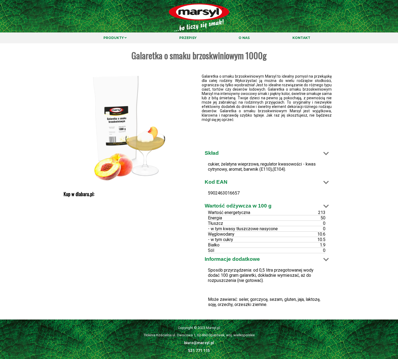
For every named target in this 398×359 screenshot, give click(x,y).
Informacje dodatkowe (232, 259)
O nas (244, 38)
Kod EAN (216, 182)
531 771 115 (199, 350)
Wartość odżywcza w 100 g (238, 206)
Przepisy (188, 38)
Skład (212, 153)
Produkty (114, 38)
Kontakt (301, 38)
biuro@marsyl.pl (199, 343)
